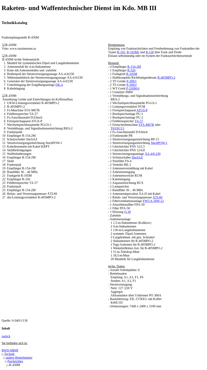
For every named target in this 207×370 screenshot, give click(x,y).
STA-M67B (146, 124)
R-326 (131, 70)
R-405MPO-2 (166, 77)
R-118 (150, 52)
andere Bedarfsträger (19, 357)
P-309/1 (132, 81)
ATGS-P (142, 110)
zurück (6, 336)
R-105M (131, 74)
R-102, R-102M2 (128, 52)
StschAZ (137, 157)
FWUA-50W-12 (153, 201)
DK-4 (59, 85)
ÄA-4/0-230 (153, 153)
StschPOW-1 (159, 143)
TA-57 (139, 121)
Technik (9, 354)
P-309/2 (132, 85)
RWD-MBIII (10, 350)
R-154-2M (134, 66)
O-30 (127, 212)
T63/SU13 (117, 128)
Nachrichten (15, 361)
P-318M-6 (132, 88)
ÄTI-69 (157, 197)
